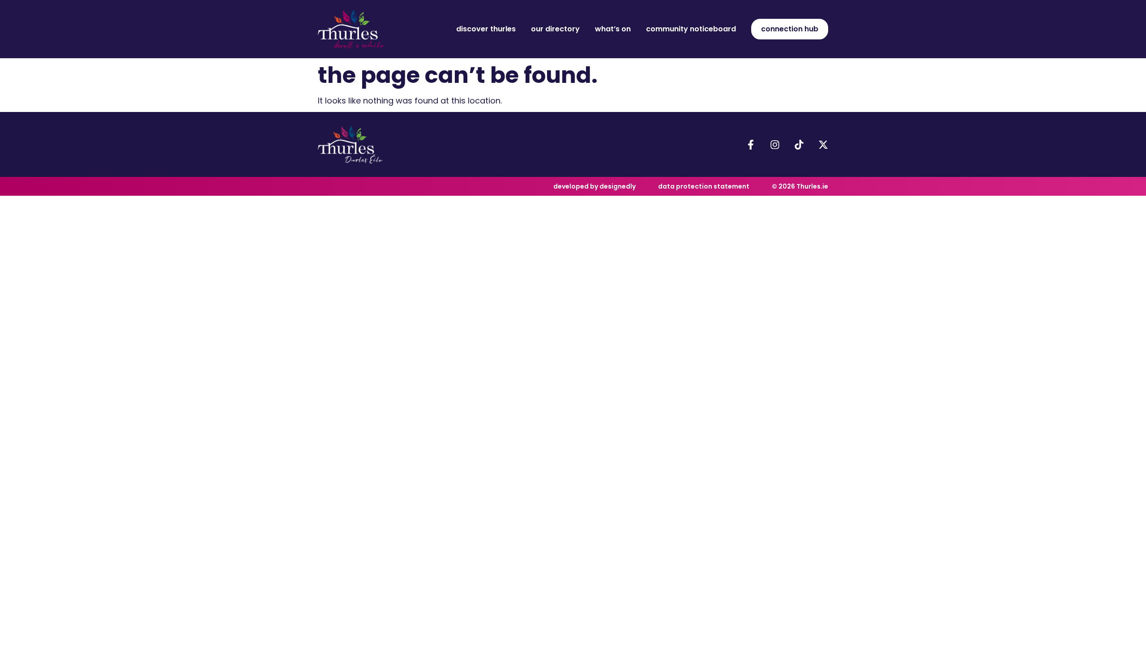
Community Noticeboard (691, 29)
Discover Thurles (486, 29)
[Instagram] (775, 145)
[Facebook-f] (751, 145)
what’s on (613, 29)
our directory (555, 29)
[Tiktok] (799, 145)
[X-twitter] (823, 145)
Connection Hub (789, 29)
